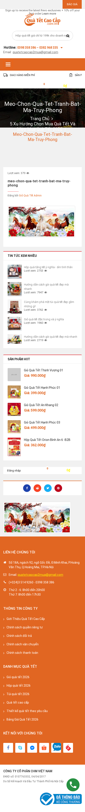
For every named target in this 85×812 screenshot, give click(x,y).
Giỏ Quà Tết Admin (30, 195)
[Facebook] (8, 748)
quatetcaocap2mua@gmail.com (35, 52)
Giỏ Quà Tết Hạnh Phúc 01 (42, 387)
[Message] (32, 748)
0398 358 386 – (28, 47)
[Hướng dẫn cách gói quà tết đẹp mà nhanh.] (15, 289)
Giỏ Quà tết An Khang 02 (41, 405)
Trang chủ (39, 118)
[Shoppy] (44, 748)
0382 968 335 (48, 47)
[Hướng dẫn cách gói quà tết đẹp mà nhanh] (15, 339)
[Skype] (20, 748)
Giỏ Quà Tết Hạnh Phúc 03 (42, 422)
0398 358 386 (45, 582)
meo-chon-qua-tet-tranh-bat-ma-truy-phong (42, 107)
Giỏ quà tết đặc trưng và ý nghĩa (44, 319)
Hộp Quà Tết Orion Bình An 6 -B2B (47, 440)
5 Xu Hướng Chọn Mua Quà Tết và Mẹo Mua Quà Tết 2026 (42, 126)
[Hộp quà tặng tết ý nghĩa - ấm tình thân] (15, 272)
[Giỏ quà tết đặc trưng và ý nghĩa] (15, 324)
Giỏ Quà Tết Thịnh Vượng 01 (43, 370)
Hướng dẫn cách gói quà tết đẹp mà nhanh (50, 336)
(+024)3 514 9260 (21, 582)
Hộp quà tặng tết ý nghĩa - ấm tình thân (48, 267)
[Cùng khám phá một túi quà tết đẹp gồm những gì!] (15, 306)
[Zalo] (56, 748)
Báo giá (72, 4)
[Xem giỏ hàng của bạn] (40, 85)
